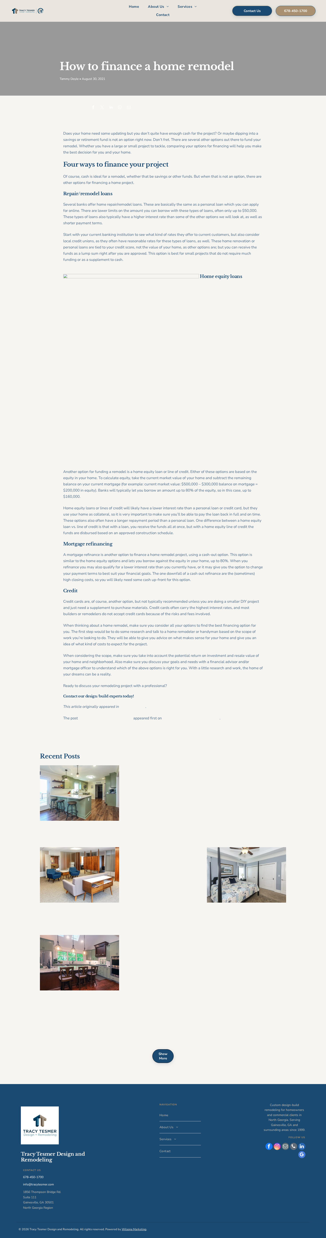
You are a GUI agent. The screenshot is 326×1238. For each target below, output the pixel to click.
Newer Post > (254, 734)
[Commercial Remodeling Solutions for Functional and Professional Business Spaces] (79, 875)
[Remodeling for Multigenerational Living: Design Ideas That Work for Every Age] (246, 875)
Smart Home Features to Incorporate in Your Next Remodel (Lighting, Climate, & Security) (78, 1002)
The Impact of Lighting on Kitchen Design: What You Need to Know (76, 1032)
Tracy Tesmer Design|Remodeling (191, 718)
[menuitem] (133, 7)
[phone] (293, 1147)
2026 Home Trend (143, 853)
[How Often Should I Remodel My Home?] (79, 793)
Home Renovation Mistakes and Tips (162, 941)
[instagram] (277, 1147)
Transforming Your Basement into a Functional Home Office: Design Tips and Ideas (245, 947)
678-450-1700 (33, 1177)
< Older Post (71, 734)
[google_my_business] (301, 1155)
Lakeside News (132, 706)
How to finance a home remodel (105, 718)
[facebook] (269, 1147)
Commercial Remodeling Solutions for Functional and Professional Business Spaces (76, 914)
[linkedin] (301, 1147)
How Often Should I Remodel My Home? (74, 830)
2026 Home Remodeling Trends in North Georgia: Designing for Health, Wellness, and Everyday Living (162, 777)
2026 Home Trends (227, 771)
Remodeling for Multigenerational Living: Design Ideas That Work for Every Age (243, 914)
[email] (285, 1147)
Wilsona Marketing (134, 1229)
